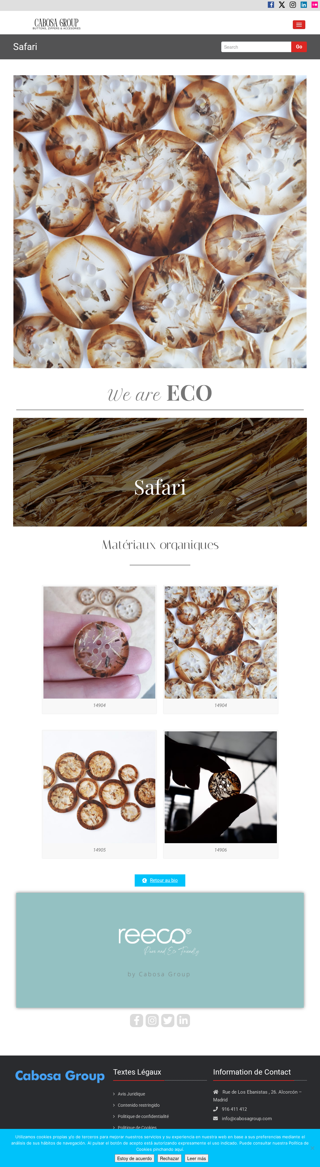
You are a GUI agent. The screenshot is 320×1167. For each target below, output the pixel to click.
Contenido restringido (139, 1105)
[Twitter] (167, 1020)
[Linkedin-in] (183, 1020)
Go (299, 47)
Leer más (196, 1158)
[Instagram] (152, 1020)
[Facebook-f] (136, 1020)
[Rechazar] (312, 1148)
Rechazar (169, 1158)
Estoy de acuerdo (134, 1158)
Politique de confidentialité (143, 1116)
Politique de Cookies (137, 1127)
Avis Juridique (131, 1093)
